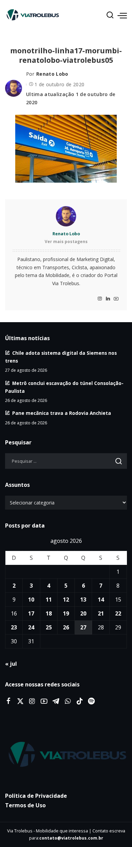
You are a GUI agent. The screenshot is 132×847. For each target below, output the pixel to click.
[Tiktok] (79, 701)
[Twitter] (20, 701)
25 (49, 627)
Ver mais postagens (66, 241)
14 (101, 599)
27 (83, 627)
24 (31, 627)
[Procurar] (110, 15)
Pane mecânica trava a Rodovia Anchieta (61, 413)
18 (49, 613)
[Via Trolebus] (66, 755)
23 (14, 627)
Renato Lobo (52, 74)
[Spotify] (91, 701)
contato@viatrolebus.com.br (71, 838)
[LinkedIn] (108, 299)
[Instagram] (100, 299)
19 (66, 613)
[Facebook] (8, 701)
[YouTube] (116, 299)
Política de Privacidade (36, 795)
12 (66, 599)
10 (31, 599)
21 (101, 613)
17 (31, 613)
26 (66, 627)
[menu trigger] (122, 15)
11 (49, 599)
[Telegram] (55, 701)
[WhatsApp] (67, 701)
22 (118, 613)
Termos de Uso (25, 805)
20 (83, 613)
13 (83, 599)
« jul (11, 663)
